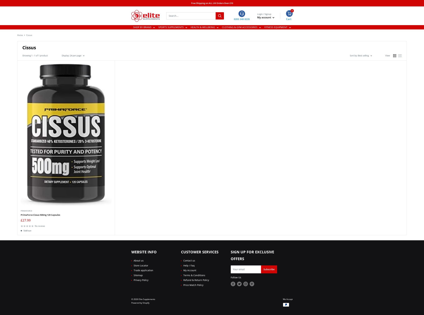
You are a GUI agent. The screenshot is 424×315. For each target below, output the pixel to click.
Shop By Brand (142, 27)
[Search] (220, 16)
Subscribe (269, 269)
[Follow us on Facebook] (233, 284)
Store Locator (141, 265)
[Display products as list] (400, 55)
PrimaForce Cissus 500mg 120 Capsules (40, 214)
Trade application (143, 270)
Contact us (189, 260)
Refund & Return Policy (196, 280)
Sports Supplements (171, 27)
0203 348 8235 (242, 19)
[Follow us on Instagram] (245, 284)
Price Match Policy (193, 285)
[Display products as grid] (394, 55)
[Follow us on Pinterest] (252, 284)
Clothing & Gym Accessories (239, 27)
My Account (189, 270)
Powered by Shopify (140, 302)
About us (139, 260)
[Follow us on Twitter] (239, 284)
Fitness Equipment (275, 27)
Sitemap (138, 275)
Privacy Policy (141, 280)
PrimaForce (26, 211)
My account (264, 17)
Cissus (29, 35)
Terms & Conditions (194, 275)
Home (20, 35)
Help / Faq (189, 265)
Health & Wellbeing (203, 27)
